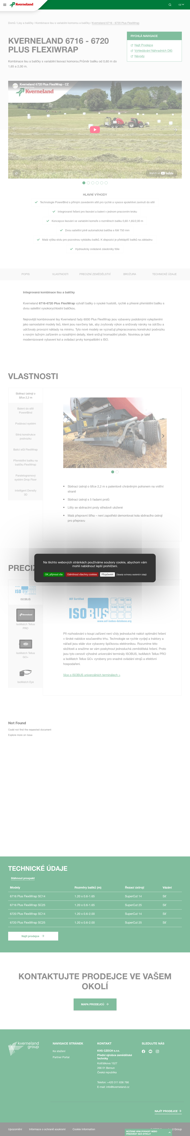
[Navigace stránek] (5, 5)
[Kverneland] (21, 4)
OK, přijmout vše (54, 574)
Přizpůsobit (107, 574)
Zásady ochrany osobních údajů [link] (131, 574)
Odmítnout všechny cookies (82, 574)
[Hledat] (168, 16)
